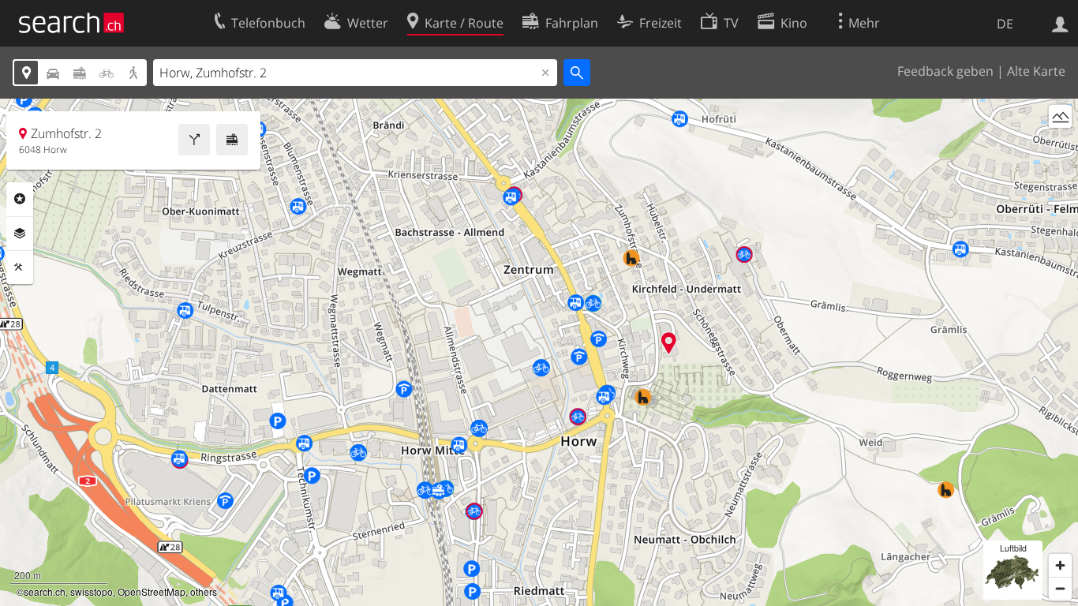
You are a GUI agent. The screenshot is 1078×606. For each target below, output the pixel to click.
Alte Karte (1036, 71)
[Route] (194, 139)
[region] (539, 352)
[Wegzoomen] (1060, 588)
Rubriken (19, 198)
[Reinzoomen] (1060, 565)
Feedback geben (945, 71)
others (203, 591)
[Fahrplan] (232, 139)
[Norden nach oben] (1060, 145)
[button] (668, 343)
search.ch (45, 591)
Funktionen (19, 267)
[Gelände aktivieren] (1060, 116)
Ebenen (19, 233)
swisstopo (91, 591)
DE (1005, 23)
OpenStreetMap (151, 591)
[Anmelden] (1060, 22)
